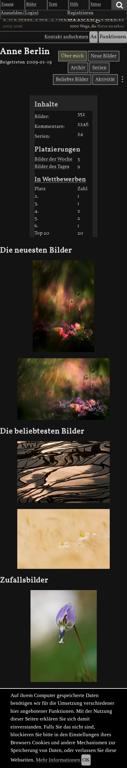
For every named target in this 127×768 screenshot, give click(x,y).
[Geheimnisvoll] (63, 389)
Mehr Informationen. (58, 760)
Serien (99, 67)
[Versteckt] (63, 306)
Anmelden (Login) (20, 13)
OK (86, 760)
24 (80, 134)
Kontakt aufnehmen (66, 37)
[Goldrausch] (63, 472)
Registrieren (80, 13)
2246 (82, 124)
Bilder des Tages (52, 166)
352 (81, 114)
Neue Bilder (104, 56)
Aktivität (105, 79)
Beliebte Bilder (72, 79)
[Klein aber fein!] (63, 636)
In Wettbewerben (60, 179)
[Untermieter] (63, 539)
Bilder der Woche (53, 159)
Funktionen (113, 36)
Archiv (78, 67)
